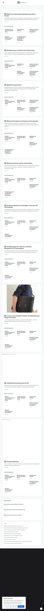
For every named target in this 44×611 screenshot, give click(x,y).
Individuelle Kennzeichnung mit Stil (17, 383)
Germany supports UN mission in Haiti (10, 537)
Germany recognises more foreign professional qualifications (14, 529)
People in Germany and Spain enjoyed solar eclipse (13, 543)
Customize (7, 606)
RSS (5, 523)
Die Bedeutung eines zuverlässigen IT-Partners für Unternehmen (21, 38)
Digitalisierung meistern (20, 30)
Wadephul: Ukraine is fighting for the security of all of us (13, 526)
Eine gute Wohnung (12, 461)
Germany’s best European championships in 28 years (13, 535)
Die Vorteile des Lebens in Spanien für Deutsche (13, 504)
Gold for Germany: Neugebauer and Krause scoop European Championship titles (18, 541)
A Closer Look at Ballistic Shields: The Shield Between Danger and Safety (22, 316)
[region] (14, 603)
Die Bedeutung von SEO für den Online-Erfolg (9, 30)
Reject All (14, 606)
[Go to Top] (41, 609)
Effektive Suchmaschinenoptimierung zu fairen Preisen (20, 15)
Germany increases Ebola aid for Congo (11, 531)
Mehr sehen (6, 21)
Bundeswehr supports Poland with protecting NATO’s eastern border (16, 527)
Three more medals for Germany (9, 539)
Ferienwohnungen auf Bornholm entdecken (13, 515)
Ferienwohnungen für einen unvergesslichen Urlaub (14, 509)
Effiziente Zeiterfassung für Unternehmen (8, 38)
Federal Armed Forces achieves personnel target (12, 533)
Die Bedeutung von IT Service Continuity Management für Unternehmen (18, 247)
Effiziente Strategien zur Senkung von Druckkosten (34, 30)
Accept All (21, 606)
